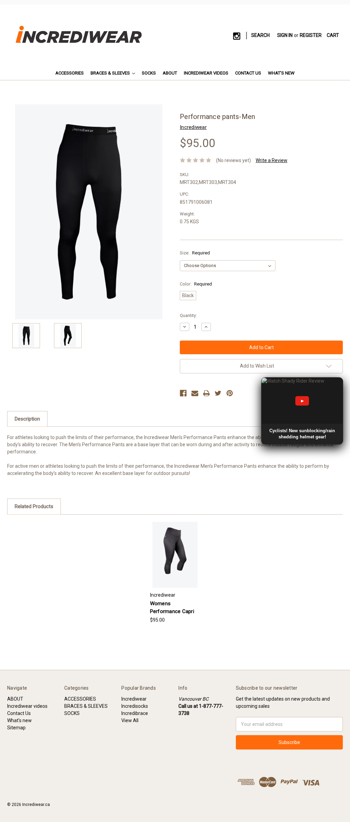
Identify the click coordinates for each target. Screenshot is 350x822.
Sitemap (16, 727)
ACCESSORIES (69, 73)
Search (260, 35)
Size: (195, 252)
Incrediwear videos (206, 73)
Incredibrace (134, 713)
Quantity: (188, 315)
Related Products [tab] (34, 506)
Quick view (175, 548)
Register (311, 35)
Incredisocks (134, 706)
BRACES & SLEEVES (111, 73)
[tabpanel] (175, 573)
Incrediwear (134, 699)
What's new (281, 73)
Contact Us (248, 73)
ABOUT (170, 73)
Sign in (285, 35)
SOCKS (149, 73)
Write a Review (271, 160)
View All (129, 720)
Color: (196, 284)
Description (27, 419)
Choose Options (175, 560)
